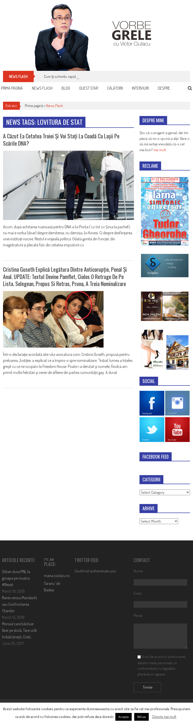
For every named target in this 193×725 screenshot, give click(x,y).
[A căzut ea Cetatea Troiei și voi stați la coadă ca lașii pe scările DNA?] (68, 185)
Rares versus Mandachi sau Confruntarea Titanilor (19, 604)
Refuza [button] (141, 717)
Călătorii (115, 88)
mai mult (160, 149)
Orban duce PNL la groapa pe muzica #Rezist (16, 578)
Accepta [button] (123, 717)
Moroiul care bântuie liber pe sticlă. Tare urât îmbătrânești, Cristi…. (19, 630)
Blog (66, 88)
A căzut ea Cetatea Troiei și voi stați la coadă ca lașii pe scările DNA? (61, 139)
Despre (164, 88)
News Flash (42, 88)
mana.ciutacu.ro (57, 575)
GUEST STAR (88, 88)
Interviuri (140, 88)
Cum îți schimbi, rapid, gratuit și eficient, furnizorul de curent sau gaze (96, 76)
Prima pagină (12, 88)
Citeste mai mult (164, 716)
